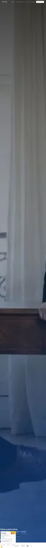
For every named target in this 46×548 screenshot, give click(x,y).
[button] (13, 2)
